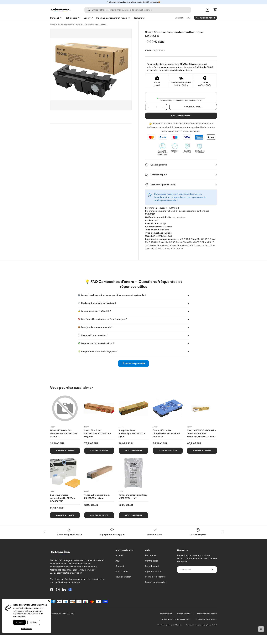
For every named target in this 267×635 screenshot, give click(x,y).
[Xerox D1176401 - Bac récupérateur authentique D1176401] (65, 408)
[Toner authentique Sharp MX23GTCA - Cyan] (99, 473)
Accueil (52, 24)
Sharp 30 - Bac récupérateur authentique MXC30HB (91, 24)
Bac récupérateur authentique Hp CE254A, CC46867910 (63, 498)
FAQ (188, 17)
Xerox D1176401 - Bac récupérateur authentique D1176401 (63, 433)
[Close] (48, 600)
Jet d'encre (71, 18)
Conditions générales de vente (206, 619)
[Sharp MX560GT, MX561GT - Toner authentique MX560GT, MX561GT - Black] (202, 408)
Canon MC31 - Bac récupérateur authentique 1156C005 (166, 433)
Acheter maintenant (181, 115)
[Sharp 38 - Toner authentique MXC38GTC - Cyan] (133, 408)
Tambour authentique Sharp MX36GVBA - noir (133, 497)
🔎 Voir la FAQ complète (133, 363)
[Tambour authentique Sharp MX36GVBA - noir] (133, 473)
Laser (87, 18)
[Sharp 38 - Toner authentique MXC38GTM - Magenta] (99, 408)
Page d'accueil (152, 566)
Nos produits (121, 571)
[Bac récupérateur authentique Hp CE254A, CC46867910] (65, 473)
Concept (54, 18)
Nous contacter (123, 577)
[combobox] (137, 10)
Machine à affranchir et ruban (111, 18)
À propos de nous (154, 571)
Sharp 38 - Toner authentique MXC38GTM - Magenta (97, 433)
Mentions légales (166, 613)
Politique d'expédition (185, 613)
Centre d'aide (151, 560)
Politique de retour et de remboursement (176, 619)
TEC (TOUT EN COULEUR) (65, 613)
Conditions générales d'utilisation (169, 625)
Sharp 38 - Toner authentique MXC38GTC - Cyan (132, 433)
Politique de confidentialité (207, 613)
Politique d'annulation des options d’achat (201, 625)
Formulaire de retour (155, 577)
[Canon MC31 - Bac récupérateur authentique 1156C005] (168, 408)
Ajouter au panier (193, 107)
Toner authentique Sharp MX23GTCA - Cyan (97, 497)
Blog (117, 560)
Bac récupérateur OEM (66, 24)
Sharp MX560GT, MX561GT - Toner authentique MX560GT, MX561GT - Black (201, 433)
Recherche (139, 18)
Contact (179, 17)
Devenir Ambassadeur (156, 582)
